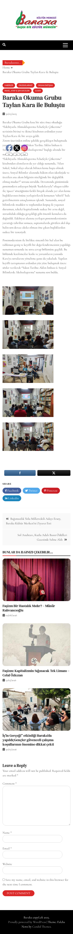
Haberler (9, 85)
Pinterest (51, 490)
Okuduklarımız (25, 85)
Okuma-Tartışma (45, 85)
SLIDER (38, 90)
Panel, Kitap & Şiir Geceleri (17, 90)
